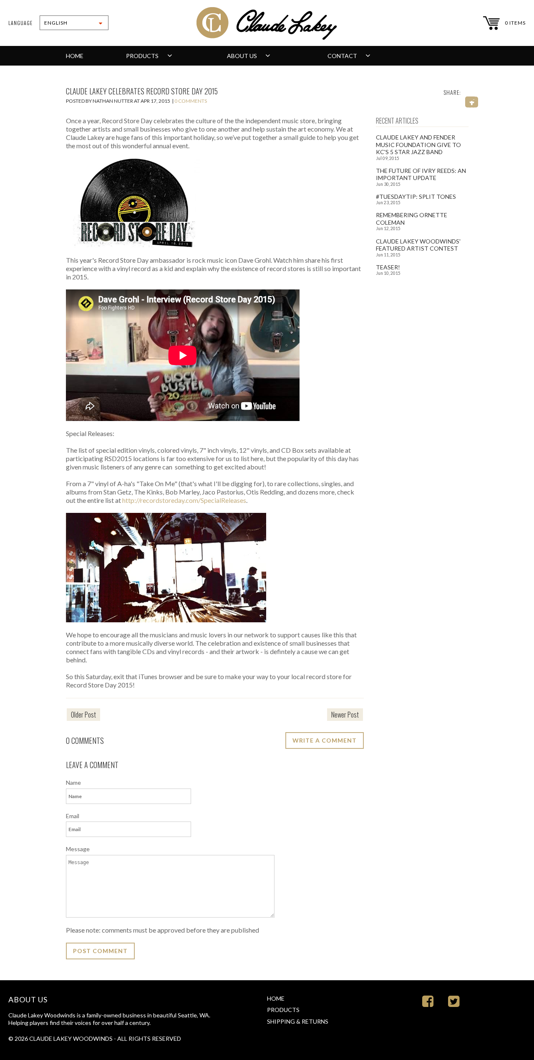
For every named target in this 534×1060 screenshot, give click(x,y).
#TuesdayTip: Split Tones (416, 196)
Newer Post (345, 715)
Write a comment (324, 740)
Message (78, 848)
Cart (491, 23)
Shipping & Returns (297, 1021)
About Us (242, 55)
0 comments (190, 101)
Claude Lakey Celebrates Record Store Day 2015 (142, 91)
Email (72, 815)
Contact (342, 55)
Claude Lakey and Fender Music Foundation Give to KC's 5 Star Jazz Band (418, 144)
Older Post (83, 715)
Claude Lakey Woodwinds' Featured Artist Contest (418, 245)
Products (143, 55)
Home (74, 55)
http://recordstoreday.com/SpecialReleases (184, 500)
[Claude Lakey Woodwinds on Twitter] (453, 1001)
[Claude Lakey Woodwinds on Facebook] (427, 1001)
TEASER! (388, 267)
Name (73, 782)
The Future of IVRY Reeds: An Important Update (421, 174)
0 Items (515, 23)
